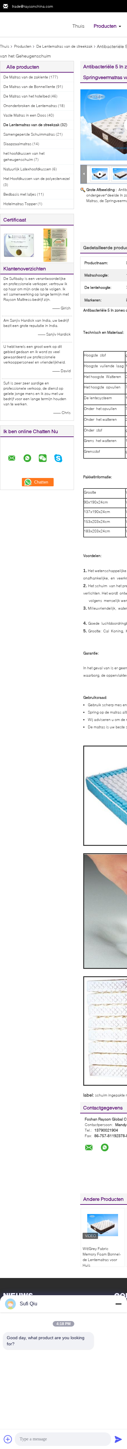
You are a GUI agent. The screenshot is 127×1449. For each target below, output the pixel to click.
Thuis (78, 26)
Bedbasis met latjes (19, 194)
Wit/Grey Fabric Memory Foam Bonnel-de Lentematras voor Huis (102, 1257)
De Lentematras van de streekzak (64, 46)
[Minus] (118, 1304)
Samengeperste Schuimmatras (29, 134)
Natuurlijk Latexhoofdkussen (27, 169)
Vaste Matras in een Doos (24, 115)
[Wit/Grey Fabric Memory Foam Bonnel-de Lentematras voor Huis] (102, 1225)
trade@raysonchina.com (32, 6)
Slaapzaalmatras (17, 143)
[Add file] (8, 1439)
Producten (105, 26)
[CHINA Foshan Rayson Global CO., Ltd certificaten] (18, 244)
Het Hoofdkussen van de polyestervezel (36, 178)
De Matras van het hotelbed (26, 96)
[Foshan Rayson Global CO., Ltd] (34, 24)
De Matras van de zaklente (25, 77)
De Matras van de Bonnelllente (29, 86)
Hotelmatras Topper (20, 203)
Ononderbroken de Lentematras (30, 105)
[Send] (118, 1439)
